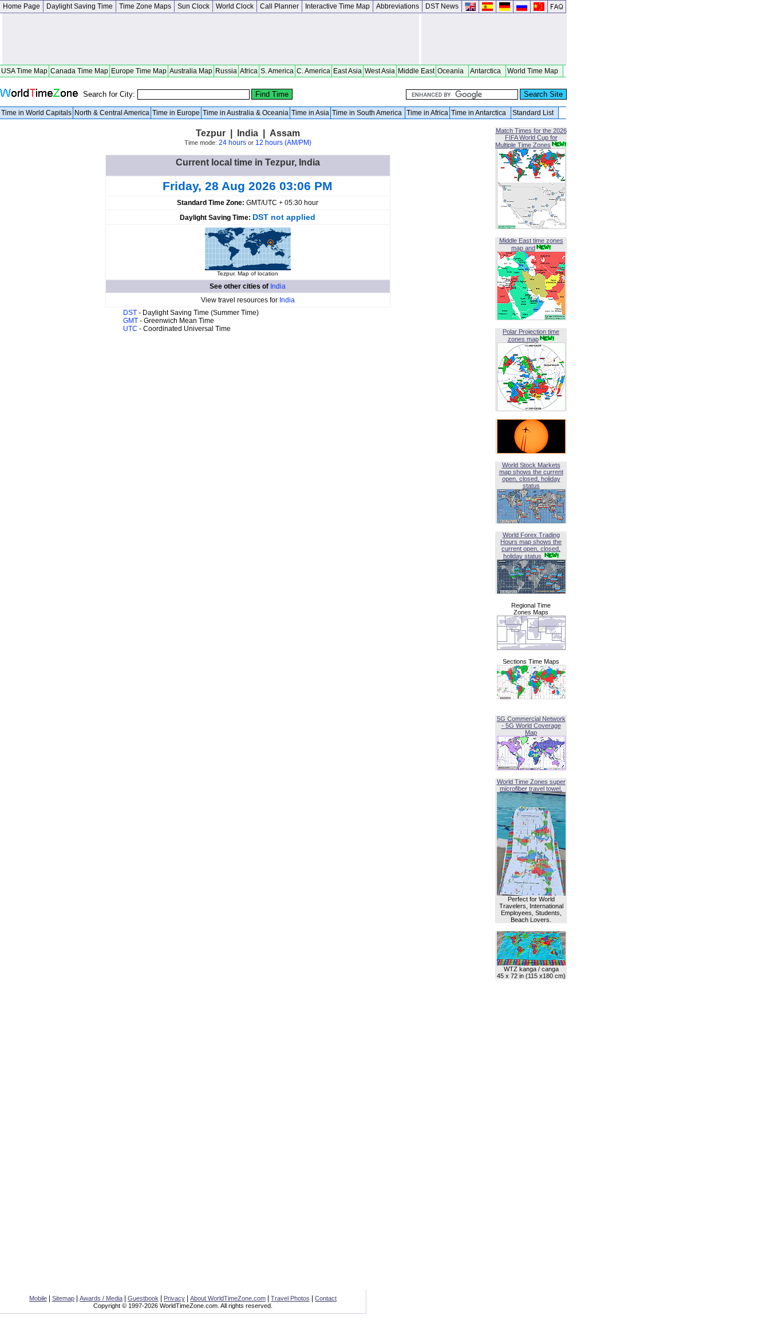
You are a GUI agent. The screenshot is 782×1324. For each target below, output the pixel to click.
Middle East (416, 71)
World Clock (235, 6)
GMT (131, 321)
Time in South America (368, 113)
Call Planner (279, 6)
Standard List (534, 113)
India (278, 286)
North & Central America (111, 113)
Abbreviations (397, 6)
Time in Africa (427, 113)
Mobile (38, 1298)
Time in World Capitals (36, 113)
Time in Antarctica (480, 113)
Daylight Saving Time (79, 6)
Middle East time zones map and (531, 244)
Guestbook (143, 1298)
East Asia (347, 71)
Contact (326, 1298)
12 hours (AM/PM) (283, 143)
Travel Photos (290, 1298)
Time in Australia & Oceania (246, 113)
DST (131, 313)
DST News (442, 6)
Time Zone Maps (145, 6)
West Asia (380, 71)
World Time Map (534, 71)
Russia (226, 71)
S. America (277, 71)
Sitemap (63, 1298)
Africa (249, 71)
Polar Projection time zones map (531, 335)
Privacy (174, 1298)
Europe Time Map (139, 71)
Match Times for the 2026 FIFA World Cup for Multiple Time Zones (531, 137)
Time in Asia (310, 113)
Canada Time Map (79, 71)
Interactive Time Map (337, 6)
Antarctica (487, 71)
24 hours (232, 143)
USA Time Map (24, 71)
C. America (313, 71)
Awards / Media (101, 1298)
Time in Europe (176, 113)
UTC (131, 329)
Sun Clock (193, 6)
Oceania (452, 71)
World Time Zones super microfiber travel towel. (531, 785)
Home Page (21, 6)
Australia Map (190, 71)
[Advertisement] (210, 39)
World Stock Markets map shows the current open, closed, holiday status (531, 475)
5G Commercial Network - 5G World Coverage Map (531, 725)
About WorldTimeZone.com (228, 1298)
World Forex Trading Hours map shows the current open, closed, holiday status (531, 545)
